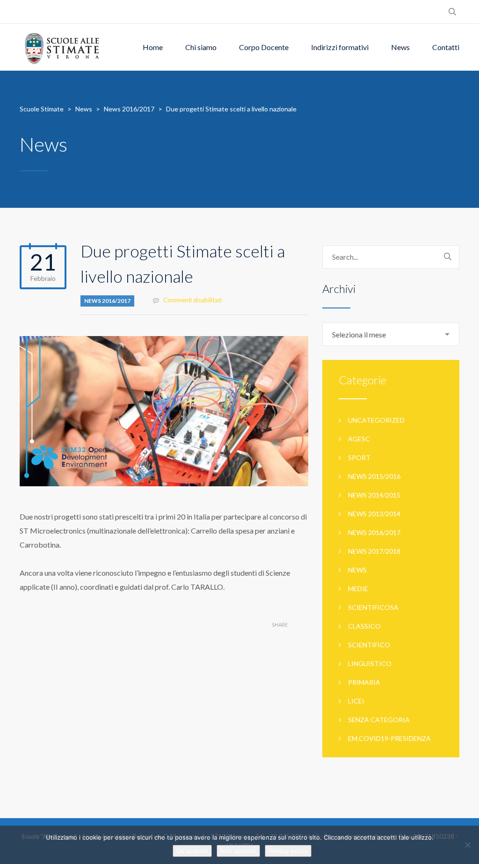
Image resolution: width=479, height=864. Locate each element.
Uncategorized (376, 420)
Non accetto (238, 851)
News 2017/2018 (374, 551)
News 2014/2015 (374, 495)
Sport (359, 457)
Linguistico (370, 663)
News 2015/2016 (374, 476)
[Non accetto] (467, 844)
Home (153, 47)
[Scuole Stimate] (62, 47)
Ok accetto (192, 851)
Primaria (364, 682)
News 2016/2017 (107, 300)
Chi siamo (201, 47)
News (400, 47)
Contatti (445, 47)
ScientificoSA (373, 607)
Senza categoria (379, 720)
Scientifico (369, 645)
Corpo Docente (264, 47)
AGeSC (359, 439)
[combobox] (390, 334)
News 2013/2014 (374, 514)
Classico (364, 626)
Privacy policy (288, 851)
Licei (356, 701)
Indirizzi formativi (340, 47)
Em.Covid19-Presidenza (389, 738)
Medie (358, 589)
